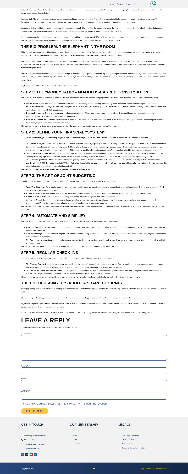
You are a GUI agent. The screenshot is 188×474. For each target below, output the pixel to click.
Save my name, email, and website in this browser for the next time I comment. (65, 404)
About (128, 4)
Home (111, 4)
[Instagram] (26, 454)
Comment (26, 333)
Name (24, 366)
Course (120, 4)
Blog (136, 4)
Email (24, 378)
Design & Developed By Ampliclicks (153, 468)
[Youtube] (31, 454)
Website (25, 391)
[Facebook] (22, 454)
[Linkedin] (35, 454)
